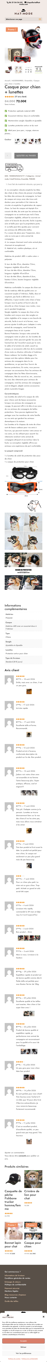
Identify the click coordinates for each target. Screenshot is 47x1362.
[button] (43, 1317)
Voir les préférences (23, 1353)
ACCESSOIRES (17, 80)
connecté (22, 1155)
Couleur (8, 139)
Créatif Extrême (14, 179)
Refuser (23, 1347)
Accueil (7, 80)
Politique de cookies (14, 1359)
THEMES (32, 179)
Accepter (23, 1341)
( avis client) (20, 96)
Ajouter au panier (26, 155)
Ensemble (28, 80)
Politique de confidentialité (30, 1359)
